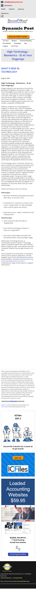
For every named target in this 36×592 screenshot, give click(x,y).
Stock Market (7, 43)
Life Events (14, 46)
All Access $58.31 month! (18, 37)
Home (3, 9)
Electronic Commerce (7, 571)
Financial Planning (26, 40)
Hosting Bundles (18, 554)
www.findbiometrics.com (13, 261)
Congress (5, 46)
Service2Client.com (23, 581)
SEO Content (4, 406)
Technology (17, 43)
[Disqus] (18, 291)
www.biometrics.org (26, 259)
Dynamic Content (6, 405)
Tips (25, 43)
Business (14, 40)
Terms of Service (5, 578)
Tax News (5, 40)
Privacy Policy (17, 578)
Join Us (18, 458)
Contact (12, 9)
